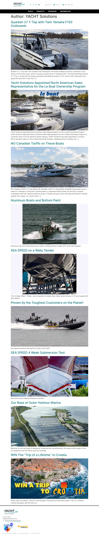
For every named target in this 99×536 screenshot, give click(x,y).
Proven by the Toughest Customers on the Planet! (47, 303)
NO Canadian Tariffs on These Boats (37, 143)
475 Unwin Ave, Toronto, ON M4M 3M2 (12, 521)
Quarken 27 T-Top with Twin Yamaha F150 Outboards (41, 24)
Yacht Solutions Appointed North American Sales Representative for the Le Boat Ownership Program (48, 84)
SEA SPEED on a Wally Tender (32, 250)
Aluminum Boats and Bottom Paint (36, 200)
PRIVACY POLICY (35, 533)
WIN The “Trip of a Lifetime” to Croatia (39, 455)
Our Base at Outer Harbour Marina (36, 403)
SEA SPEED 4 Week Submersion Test (38, 352)
